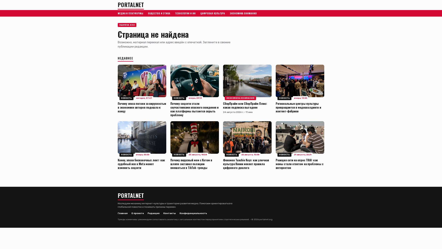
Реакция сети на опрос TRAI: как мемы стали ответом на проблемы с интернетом (299, 164)
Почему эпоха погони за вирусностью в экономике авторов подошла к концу (142, 107)
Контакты (169, 213)
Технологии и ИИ (185, 13)
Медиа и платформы (130, 13)
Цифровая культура (212, 13)
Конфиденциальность (193, 213)
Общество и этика (159, 13)
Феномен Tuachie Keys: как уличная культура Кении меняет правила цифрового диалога (246, 164)
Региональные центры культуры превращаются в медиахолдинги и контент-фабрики (298, 107)
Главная (123, 213)
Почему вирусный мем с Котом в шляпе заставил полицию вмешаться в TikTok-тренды (191, 164)
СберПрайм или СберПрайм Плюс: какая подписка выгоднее (245, 105)
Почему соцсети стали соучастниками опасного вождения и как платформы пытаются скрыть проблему (194, 109)
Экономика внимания (243, 13)
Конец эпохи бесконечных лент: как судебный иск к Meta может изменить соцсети (141, 164)
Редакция (154, 213)
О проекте (137, 213)
